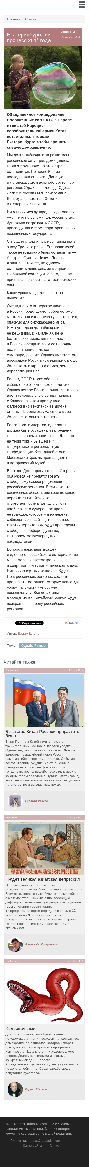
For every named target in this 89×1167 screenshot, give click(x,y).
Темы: (12, 645)
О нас (54, 1145)
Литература (69, 32)
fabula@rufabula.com (44, 1140)
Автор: (12, 633)
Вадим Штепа (28, 633)
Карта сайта (32, 1145)
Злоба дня (12, 670)
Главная (13, 18)
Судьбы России (33, 645)
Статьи (30, 18)
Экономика (12, 817)
